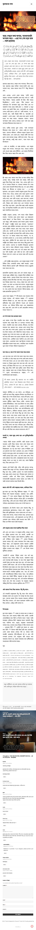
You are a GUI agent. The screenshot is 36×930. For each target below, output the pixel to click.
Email (4, 904)
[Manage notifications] (32, 926)
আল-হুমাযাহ (29, 706)
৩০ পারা (24, 706)
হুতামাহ (18, 708)
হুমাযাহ (22, 708)
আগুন (5, 708)
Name (4, 900)
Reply (4, 788)
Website (4, 909)
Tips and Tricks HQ (19, 921)
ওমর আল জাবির (17, 706)
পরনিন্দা (12, 708)
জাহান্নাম (8, 708)
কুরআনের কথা (8, 4)
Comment (5, 885)
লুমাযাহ (15, 708)
